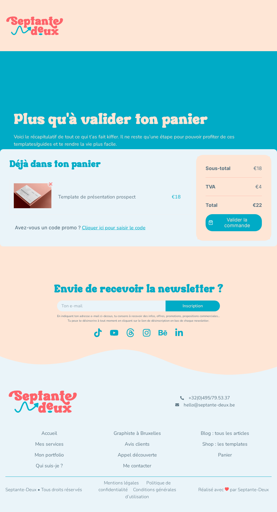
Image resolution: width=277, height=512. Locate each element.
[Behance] (163, 332)
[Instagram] (146, 332)
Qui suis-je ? (49, 465)
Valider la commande (237, 222)
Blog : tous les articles (225, 433)
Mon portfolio (49, 455)
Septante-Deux (253, 490)
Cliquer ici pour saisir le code (114, 227)
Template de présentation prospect (97, 197)
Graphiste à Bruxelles (137, 433)
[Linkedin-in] (179, 332)
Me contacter (137, 465)
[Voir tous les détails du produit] (32, 206)
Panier (225, 455)
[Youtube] (114, 332)
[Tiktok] (98, 332)
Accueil (49, 433)
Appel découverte (137, 455)
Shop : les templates (225, 444)
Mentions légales (121, 483)
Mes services (49, 444)
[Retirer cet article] (50, 184)
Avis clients (137, 444)
